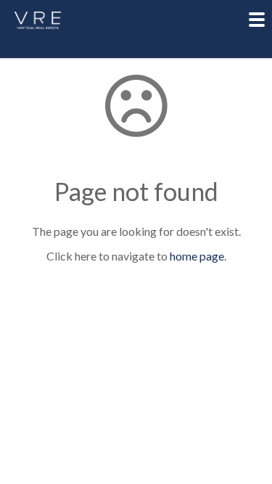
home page (197, 256)
